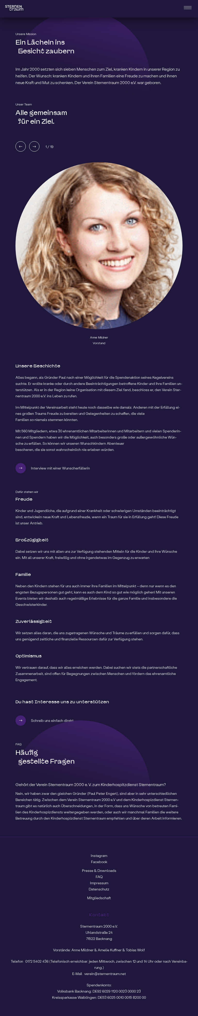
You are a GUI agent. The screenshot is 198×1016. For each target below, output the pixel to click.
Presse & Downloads (99, 870)
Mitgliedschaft (99, 898)
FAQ (99, 876)
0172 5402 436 (37, 961)
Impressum (99, 883)
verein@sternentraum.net (105, 973)
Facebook (99, 862)
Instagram (99, 855)
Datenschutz (99, 889)
